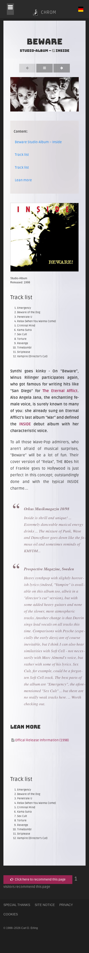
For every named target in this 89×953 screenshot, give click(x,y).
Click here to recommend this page (39, 879)
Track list (22, 155)
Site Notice (45, 905)
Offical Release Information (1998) (41, 740)
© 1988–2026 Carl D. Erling (20, 928)
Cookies (10, 914)
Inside (62, 50)
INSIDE (25, 424)
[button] (10, 9)
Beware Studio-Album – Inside (38, 142)
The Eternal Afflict (60, 390)
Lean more (23, 180)
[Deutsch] (81, 9)
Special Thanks (16, 905)
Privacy (66, 905)
